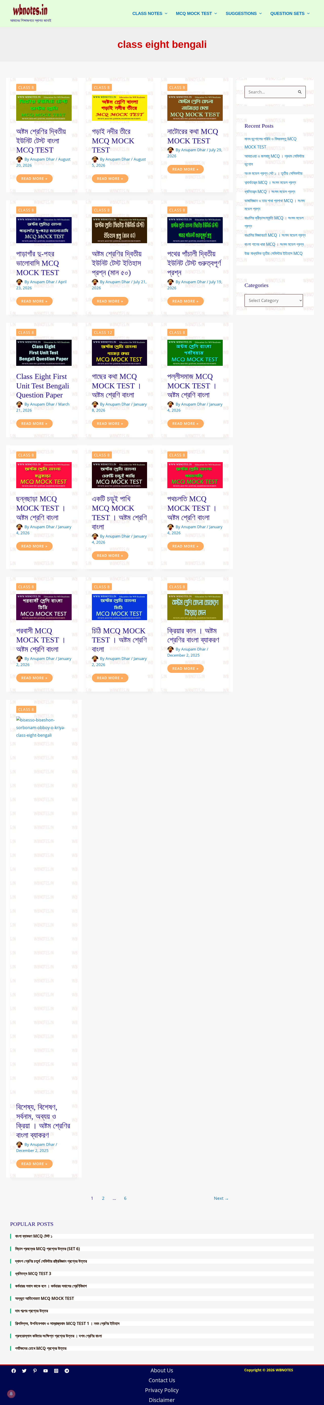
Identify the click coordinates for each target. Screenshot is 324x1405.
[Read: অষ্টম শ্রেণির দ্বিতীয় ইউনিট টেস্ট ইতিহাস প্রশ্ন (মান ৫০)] (119, 230)
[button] (164, 14)
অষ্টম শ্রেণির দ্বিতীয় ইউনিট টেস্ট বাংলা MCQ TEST (41, 140)
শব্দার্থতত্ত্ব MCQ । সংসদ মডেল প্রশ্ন (270, 182)
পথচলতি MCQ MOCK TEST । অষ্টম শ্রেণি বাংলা (192, 508)
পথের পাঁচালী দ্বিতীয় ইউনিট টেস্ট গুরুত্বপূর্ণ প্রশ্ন (194, 263)
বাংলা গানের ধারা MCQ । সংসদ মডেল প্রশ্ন (274, 244)
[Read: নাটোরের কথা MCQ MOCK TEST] (195, 107)
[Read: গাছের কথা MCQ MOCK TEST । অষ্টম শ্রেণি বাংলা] (119, 352)
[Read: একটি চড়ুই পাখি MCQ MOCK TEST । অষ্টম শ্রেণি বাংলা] (119, 475)
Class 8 (26, 87)
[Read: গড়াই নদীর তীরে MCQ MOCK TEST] (119, 107)
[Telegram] (67, 1371)
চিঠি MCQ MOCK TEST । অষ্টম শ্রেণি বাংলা (119, 640)
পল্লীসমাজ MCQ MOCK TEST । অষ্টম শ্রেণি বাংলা (192, 385)
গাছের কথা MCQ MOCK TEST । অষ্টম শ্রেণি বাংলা (116, 385)
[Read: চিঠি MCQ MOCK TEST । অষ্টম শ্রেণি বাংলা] (119, 606)
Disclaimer (162, 1399)
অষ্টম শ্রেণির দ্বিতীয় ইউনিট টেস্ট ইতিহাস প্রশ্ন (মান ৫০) (116, 263)
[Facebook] (13, 1371)
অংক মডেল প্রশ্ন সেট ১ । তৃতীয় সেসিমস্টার (273, 173)
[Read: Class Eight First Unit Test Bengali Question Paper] (44, 352)
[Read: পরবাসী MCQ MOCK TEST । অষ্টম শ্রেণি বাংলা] (44, 606)
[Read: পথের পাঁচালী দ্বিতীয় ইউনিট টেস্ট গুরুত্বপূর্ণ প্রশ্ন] (195, 230)
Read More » (34, 179)
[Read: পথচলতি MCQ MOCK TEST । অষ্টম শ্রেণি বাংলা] (195, 475)
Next (221, 1198)
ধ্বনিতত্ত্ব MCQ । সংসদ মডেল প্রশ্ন (270, 191)
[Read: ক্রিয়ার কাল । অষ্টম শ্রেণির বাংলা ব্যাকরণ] (195, 606)
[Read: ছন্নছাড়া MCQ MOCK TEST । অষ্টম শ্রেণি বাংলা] (44, 475)
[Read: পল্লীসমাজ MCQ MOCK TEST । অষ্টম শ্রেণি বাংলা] (195, 352)
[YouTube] (45, 1371)
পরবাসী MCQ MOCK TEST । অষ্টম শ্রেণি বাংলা (41, 640)
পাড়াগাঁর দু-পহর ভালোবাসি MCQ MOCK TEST (37, 263)
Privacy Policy (162, 1390)
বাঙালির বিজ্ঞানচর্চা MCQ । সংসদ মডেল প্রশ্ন (275, 235)
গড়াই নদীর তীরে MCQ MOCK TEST (113, 140)
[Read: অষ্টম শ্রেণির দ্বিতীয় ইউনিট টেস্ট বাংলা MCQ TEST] (44, 107)
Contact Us (162, 1380)
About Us (162, 1370)
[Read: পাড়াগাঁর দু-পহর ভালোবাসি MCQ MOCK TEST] (44, 230)
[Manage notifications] (11, 1394)
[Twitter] (24, 1371)
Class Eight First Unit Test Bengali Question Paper (42, 385)
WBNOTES (284, 1370)
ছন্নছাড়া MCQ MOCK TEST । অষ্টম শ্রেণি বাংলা (41, 508)
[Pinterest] (35, 1371)
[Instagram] (56, 1371)
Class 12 (103, 332)
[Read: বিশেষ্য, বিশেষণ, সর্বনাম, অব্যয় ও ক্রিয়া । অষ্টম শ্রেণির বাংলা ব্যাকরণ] (44, 906)
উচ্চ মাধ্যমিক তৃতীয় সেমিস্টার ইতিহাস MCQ (273, 253)
